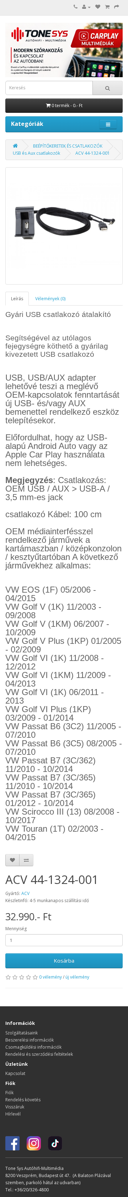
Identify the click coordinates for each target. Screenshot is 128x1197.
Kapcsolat (15, 1073)
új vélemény (77, 977)
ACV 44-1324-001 (92, 153)
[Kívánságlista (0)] (97, 7)
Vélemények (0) (50, 299)
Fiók (9, 1093)
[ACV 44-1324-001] (64, 226)
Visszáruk (14, 1107)
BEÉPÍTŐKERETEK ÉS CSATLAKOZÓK (67, 146)
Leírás (17, 299)
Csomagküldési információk (33, 1047)
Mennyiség (16, 929)
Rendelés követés (23, 1100)
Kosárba (64, 960)
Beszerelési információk (29, 1040)
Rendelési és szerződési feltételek (39, 1054)
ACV (25, 893)
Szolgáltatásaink (21, 1033)
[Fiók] (86, 7)
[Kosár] (107, 7)
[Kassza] (116, 7)
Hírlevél (13, 1114)
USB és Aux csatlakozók (36, 153)
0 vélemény (50, 977)
